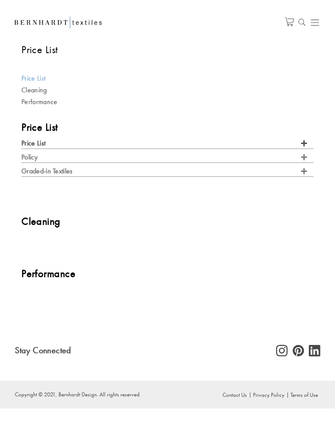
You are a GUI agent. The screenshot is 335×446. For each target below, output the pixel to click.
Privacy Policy (268, 394)
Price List (33, 78)
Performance (39, 102)
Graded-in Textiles (46, 171)
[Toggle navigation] (315, 22)
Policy (29, 157)
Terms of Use (304, 394)
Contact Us (234, 394)
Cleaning (34, 90)
